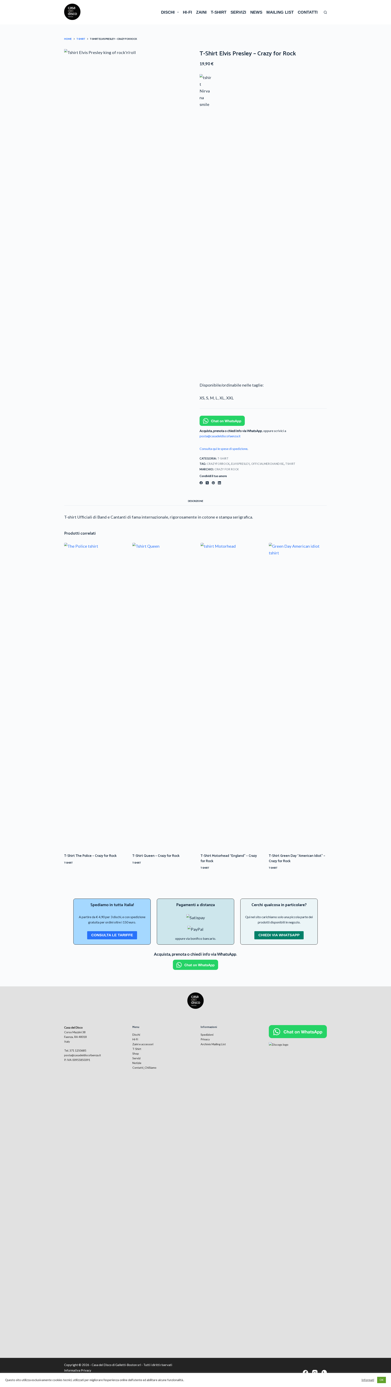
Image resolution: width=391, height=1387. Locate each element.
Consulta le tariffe (112, 935)
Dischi (136, 1034)
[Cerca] (325, 12)
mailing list (280, 12)
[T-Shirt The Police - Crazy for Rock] (93, 695)
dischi (168, 12)
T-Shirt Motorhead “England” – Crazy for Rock (229, 858)
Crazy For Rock (227, 469)
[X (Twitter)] (207, 482)
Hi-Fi (135, 1039)
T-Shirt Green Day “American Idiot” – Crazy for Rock (297, 858)
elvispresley (240, 463)
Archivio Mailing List (213, 1044)
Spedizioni (207, 1034)
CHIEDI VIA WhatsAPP (279, 935)
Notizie (136, 1063)
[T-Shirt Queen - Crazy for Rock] (161, 695)
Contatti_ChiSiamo (144, 1067)
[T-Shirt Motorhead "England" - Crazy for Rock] (230, 695)
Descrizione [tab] (195, 500)
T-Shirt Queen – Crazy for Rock (155, 856)
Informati (367, 1380)
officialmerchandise (267, 463)
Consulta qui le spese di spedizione (223, 449)
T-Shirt (223, 458)
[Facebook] (201, 482)
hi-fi (187, 12)
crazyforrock (218, 463)
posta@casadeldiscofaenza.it (220, 436)
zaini (201, 12)
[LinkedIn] (219, 482)
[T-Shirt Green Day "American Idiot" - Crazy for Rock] (298, 695)
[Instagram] (314, 1372)
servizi (238, 12)
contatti (308, 12)
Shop (135, 1053)
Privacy (205, 1039)
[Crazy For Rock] (206, 227)
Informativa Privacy (77, 1370)
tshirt (290, 463)
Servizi (136, 1058)
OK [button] (381, 1380)
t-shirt (218, 12)
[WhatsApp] (324, 1372)
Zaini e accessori (142, 1044)
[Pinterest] (213, 482)
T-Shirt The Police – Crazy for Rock (90, 856)
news (256, 12)
